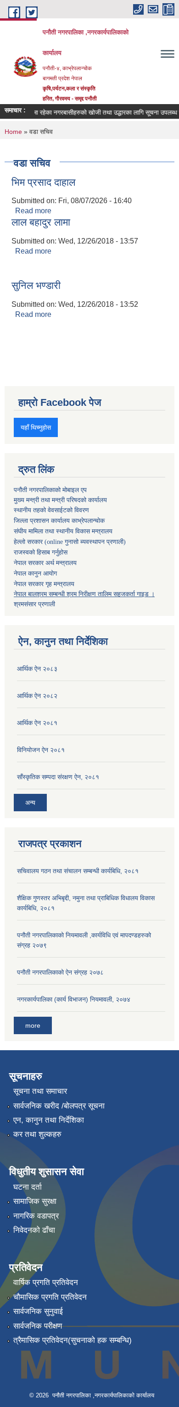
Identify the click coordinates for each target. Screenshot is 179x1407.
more (32, 1025)
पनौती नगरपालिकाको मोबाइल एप (50, 489)
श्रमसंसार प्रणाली (34, 604)
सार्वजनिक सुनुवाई (38, 1311)
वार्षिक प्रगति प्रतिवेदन (45, 1282)
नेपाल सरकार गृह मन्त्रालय (44, 583)
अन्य (30, 802)
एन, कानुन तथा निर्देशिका (48, 1120)
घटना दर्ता (27, 1187)
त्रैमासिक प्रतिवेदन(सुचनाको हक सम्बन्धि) (72, 1340)
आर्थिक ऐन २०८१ (37, 722)
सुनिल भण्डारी (36, 285)
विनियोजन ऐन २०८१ (41, 749)
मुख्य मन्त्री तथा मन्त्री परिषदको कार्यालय (60, 500)
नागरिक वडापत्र (36, 1216)
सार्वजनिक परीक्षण (37, 1326)
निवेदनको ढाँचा (34, 1230)
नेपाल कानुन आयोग (35, 573)
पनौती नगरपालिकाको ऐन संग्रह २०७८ (60, 972)
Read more (33, 211)
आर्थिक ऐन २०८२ (37, 695)
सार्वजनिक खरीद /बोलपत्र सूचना (59, 1106)
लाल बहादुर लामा (40, 222)
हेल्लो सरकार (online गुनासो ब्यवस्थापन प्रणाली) (70, 541)
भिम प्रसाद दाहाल (43, 182)
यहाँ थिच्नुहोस (36, 427)
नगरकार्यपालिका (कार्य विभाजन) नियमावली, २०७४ (73, 999)
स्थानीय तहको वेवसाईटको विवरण (51, 510)
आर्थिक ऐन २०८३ (37, 668)
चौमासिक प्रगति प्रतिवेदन (50, 1297)
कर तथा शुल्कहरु (37, 1134)
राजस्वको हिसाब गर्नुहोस (40, 552)
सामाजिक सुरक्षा (34, 1201)
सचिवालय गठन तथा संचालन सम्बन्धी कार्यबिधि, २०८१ (78, 871)
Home (13, 131)
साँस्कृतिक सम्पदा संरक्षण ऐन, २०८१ (58, 777)
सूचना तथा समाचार (40, 1091)
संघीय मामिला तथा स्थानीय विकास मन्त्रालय (63, 531)
